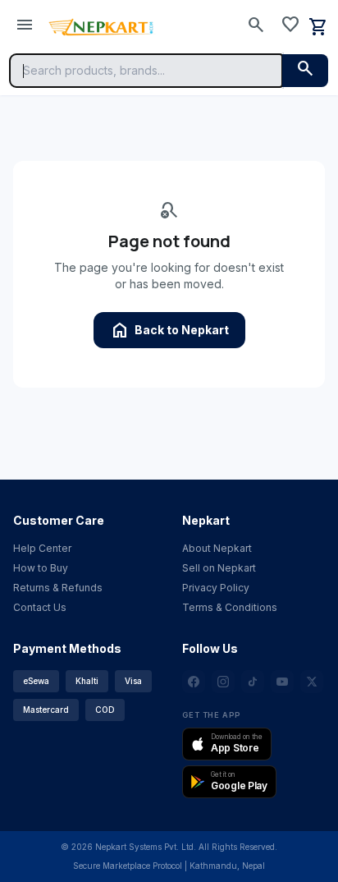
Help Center (42, 548)
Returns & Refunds (58, 587)
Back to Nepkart (169, 330)
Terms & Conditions (229, 607)
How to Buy (40, 568)
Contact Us (39, 607)
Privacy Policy (215, 587)
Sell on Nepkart (219, 568)
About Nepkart (217, 548)
